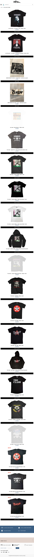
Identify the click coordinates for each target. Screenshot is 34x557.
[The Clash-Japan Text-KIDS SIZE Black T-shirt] (17, 481)
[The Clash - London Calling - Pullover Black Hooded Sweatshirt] (17, 238)
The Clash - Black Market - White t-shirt (17, 127)
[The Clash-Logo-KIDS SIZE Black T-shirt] (17, 506)
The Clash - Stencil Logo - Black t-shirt (17, 394)
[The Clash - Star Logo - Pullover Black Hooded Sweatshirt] (17, 360)
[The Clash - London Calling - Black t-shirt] (17, 164)
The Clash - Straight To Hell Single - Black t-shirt (17, 419)
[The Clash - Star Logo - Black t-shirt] (17, 335)
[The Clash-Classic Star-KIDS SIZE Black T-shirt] (17, 456)
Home (1, 7)
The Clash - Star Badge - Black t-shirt (17, 320)
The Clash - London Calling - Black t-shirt (17, 174)
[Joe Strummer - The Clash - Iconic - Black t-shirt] (17, 18)
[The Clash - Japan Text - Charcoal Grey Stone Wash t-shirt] (17, 139)
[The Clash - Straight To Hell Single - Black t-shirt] (17, 409)
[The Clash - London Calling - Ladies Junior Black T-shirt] (17, 189)
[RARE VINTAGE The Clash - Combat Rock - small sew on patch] (17, 68)
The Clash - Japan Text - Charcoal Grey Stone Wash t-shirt (17, 149)
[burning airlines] (17, 2)
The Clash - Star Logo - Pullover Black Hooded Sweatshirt (17, 370)
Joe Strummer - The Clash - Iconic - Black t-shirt (17, 28)
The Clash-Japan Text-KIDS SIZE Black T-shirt (17, 491)
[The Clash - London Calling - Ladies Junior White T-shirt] (17, 214)
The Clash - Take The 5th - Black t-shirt (17, 444)
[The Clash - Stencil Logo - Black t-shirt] (17, 384)
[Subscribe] (17, 548)
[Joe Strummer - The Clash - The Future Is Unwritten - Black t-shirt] (17, 43)
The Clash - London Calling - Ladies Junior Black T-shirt (17, 199)
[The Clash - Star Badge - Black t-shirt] (17, 310)
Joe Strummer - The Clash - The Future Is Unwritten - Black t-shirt (17, 53)
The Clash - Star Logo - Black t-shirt (17, 345)
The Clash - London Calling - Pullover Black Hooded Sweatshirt (17, 248)
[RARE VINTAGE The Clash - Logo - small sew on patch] (17, 92)
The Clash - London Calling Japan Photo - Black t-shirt (17, 273)
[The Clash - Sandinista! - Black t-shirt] (17, 286)
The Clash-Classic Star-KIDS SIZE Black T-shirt (17, 466)
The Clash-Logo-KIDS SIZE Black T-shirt (17, 516)
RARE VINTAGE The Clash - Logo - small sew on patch (17, 102)
